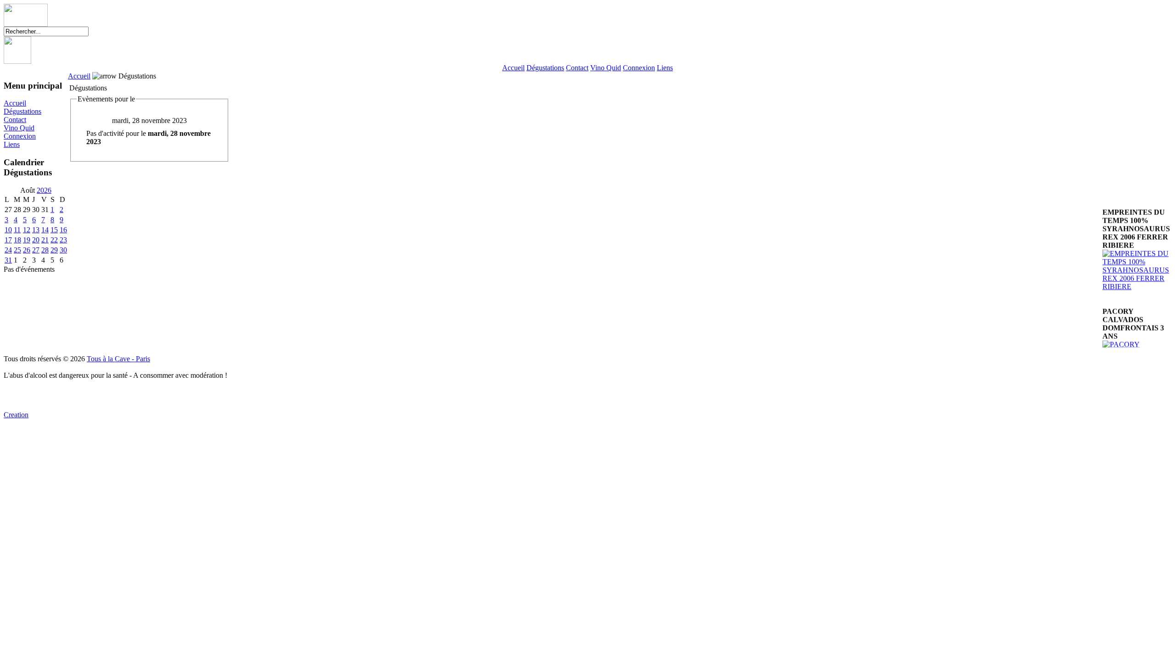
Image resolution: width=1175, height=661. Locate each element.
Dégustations (545, 68)
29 (54, 250)
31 (8, 260)
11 (17, 230)
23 (63, 240)
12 (26, 230)
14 (45, 230)
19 (26, 240)
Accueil (513, 68)
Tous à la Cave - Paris (118, 359)
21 (45, 240)
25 (17, 250)
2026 (44, 190)
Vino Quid (605, 68)
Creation (16, 415)
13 (35, 230)
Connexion (639, 68)
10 (8, 230)
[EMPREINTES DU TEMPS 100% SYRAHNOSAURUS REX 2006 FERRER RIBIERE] (1136, 279)
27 (35, 250)
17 (8, 240)
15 (54, 230)
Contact (577, 68)
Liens (665, 68)
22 (54, 240)
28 (45, 250)
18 (17, 240)
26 (26, 250)
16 (63, 230)
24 (8, 250)
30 (63, 250)
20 (35, 240)
